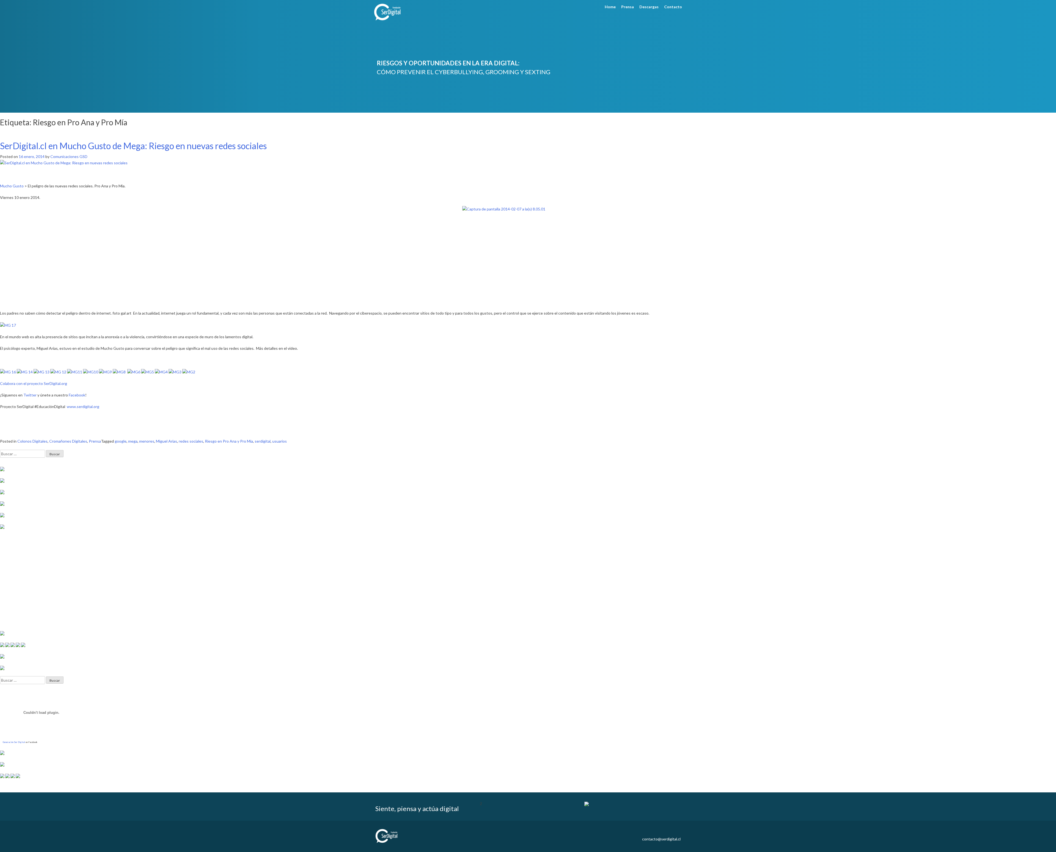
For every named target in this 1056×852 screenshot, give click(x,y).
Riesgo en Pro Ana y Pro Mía (229, 441)
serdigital (263, 441)
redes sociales (191, 441)
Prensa (627, 6)
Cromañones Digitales (68, 441)
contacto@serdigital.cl (661, 839)
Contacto (673, 6)
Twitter (30, 395)
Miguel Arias (166, 441)
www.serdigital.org (83, 406)
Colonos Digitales (32, 441)
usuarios (279, 441)
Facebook (77, 395)
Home (610, 6)
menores (146, 441)
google (121, 441)
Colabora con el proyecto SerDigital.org (33, 383)
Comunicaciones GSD (68, 156)
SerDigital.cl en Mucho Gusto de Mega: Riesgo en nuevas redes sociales (133, 145)
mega (133, 441)
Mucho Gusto (12, 186)
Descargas (649, 6)
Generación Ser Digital (14, 742)
